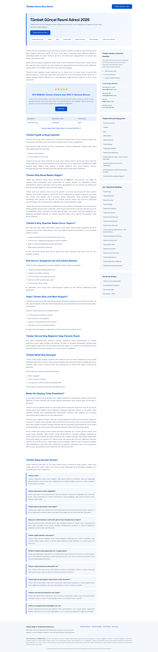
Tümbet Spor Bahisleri (108, 39)
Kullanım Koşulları (97, 626)
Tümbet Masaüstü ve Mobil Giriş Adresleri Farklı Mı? (115, 171)
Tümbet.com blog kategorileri (112, 281)
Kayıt (57, 39)
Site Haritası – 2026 (109, 294)
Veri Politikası (107, 626)
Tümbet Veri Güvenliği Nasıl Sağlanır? (114, 176)
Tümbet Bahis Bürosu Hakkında (112, 261)
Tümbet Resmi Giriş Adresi (110, 152)
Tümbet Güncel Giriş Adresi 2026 (112, 265)
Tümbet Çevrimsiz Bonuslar (111, 253)
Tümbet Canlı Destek (109, 213)
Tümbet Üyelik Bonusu (109, 257)
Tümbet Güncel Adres (109, 249)
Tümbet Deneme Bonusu (110, 221)
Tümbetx (105, 127)
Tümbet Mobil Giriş (108, 196)
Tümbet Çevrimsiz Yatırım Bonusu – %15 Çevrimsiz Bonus (114, 231)
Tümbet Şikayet (93, 39)
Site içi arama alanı (108, 289)
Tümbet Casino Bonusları (110, 225)
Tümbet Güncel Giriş (37, 39)
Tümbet (39, 6)
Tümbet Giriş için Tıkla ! (121, 6)
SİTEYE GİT (61, 109)
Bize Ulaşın (115, 626)
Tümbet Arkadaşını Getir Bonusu (112, 236)
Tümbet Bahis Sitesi (109, 244)
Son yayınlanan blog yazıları (111, 285)
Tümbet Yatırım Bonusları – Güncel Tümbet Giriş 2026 (115, 158)
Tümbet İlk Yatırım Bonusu (110, 217)
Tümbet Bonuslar (80, 39)
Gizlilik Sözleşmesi (85, 626)
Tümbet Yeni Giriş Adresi (110, 240)
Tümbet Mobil (67, 39)
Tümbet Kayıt (107, 191)
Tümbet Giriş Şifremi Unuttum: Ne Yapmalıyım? (112, 164)
